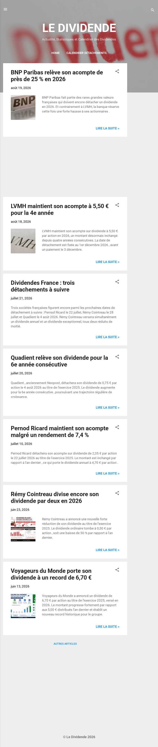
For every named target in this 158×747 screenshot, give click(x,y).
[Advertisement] (142, 121)
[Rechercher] (152, 10)
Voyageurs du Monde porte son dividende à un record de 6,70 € (51, 574)
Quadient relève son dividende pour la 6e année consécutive (59, 361)
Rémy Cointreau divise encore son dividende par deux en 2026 (55, 497)
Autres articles (65, 643)
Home (55, 53)
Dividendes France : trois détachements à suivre (43, 286)
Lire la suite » (107, 128)
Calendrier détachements (86, 53)
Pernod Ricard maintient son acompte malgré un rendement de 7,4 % (59, 431)
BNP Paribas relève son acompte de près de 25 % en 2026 (57, 75)
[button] (117, 72)
